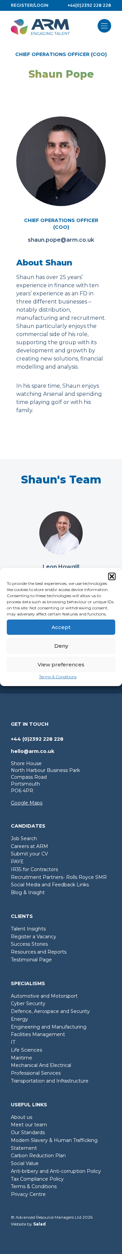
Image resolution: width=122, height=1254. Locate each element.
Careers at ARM (29, 846)
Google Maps (26, 803)
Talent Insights (28, 929)
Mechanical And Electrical (41, 1065)
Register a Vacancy (33, 937)
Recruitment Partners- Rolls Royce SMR (59, 877)
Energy (19, 1019)
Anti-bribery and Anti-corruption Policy (56, 1171)
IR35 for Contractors (34, 869)
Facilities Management (38, 1034)
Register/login (29, 5)
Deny (61, 646)
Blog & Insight (28, 892)
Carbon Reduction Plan (38, 1155)
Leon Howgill (61, 567)
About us (21, 1117)
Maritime (21, 1058)
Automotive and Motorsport (44, 996)
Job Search (24, 838)
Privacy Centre (28, 1194)
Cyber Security (28, 1003)
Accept (61, 627)
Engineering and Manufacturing (48, 1027)
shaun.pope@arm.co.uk (61, 240)
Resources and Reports (38, 952)
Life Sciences (26, 1050)
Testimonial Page (31, 960)
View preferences (61, 664)
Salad (39, 1224)
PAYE (17, 862)
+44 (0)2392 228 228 (37, 739)
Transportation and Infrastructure (49, 1081)
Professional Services (36, 1073)
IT (13, 1042)
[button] (111, 576)
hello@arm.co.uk (32, 751)
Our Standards (28, 1132)
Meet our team (29, 1125)
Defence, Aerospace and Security (50, 1011)
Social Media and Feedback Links (50, 885)
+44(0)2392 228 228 (89, 5)
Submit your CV (29, 854)
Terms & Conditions (58, 676)
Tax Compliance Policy (37, 1179)
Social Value (25, 1163)
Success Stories (29, 944)
